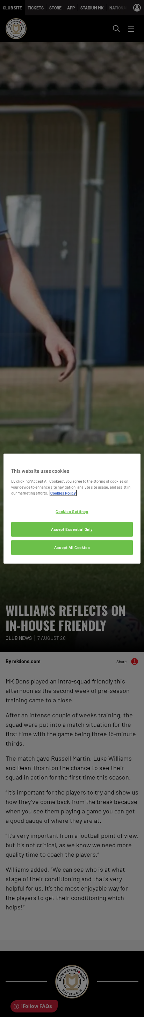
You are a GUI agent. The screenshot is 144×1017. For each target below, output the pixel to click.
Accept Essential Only (72, 529)
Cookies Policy (63, 492)
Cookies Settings (72, 511)
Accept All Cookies (72, 547)
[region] (71, 509)
